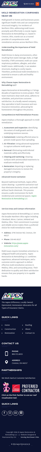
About (27, 329)
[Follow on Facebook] (4, 413)
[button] (37, 4)
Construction (10, 329)
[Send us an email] (15, 413)
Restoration (10, 333)
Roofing (28, 325)
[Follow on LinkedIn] (21, 413)
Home (7, 325)
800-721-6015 (29, 4)
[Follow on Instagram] (10, 413)
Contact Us (30, 333)
